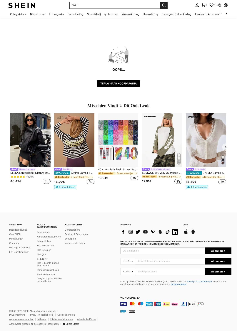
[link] (204, 5)
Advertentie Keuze (86, 319)
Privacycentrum (17, 315)
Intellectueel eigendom (61, 319)
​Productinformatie (46, 274)
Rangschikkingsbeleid (48, 270)
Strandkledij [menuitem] (94, 14)
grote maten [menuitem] (111, 14)
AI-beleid (41, 319)
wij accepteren (130, 298)
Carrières (14, 243)
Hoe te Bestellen (45, 245)
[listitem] (30, 149)
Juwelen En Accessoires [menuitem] (208, 14)
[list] (150, 232)
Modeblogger (16, 238)
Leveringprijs (43, 232)
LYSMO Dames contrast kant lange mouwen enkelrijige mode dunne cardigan (206, 172)
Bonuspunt (70, 238)
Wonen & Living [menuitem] (130, 14)
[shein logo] (21, 5)
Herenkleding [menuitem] (150, 14)
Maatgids (41, 254)
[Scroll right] (226, 14)
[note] (65, 187)
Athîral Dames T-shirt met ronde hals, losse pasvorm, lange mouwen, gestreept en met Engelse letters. (74, 172)
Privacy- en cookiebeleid (199, 281)
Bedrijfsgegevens (18, 230)
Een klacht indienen (19, 252)
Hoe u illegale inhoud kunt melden (48, 264)
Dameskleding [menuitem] (76, 14)
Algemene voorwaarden (21, 319)
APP (185, 225)
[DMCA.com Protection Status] (132, 311)
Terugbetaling (44, 241)
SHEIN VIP (42, 259)
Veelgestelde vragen (75, 243)
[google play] (193, 233)
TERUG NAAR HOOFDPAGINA (118, 83)
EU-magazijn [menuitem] (56, 14)
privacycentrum (178, 284)
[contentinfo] (175, 304)
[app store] (185, 233)
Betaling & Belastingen (76, 234)
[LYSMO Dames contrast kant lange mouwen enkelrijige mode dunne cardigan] (206, 140)
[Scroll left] (222, 14)
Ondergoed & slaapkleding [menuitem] (176, 14)
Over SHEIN (15, 234)
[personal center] (197, 5)
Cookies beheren (66, 315)
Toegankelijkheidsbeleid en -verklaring (49, 279)
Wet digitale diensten (19, 247)
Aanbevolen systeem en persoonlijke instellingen (34, 324)
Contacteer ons (72, 230)
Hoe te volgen (44, 250)
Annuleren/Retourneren (49, 236)
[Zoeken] (164, 5)
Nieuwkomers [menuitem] (37, 14)
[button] (219, 5)
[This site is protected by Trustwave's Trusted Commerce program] (123, 311)
